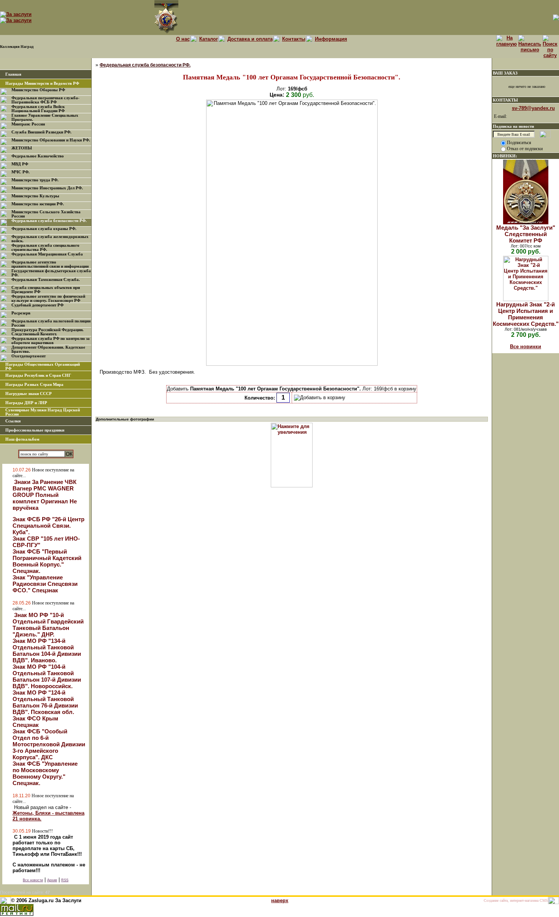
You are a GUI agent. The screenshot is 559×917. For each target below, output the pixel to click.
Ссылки (13, 421)
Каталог (208, 39)
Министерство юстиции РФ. (37, 204)
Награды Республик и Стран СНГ (38, 375)
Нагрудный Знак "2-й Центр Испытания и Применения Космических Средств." (526, 314)
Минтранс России (28, 124)
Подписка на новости (513, 126)
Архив (52, 880)
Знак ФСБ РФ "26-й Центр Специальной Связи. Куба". (48, 525)
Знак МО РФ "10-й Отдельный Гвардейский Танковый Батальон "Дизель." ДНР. (48, 625)
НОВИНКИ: (505, 156)
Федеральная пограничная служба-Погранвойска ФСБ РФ (45, 100)
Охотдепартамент (28, 356)
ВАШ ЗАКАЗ (505, 73)
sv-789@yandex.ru (533, 108)
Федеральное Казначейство (37, 156)
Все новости (33, 880)
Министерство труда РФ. (35, 180)
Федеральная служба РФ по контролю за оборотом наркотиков (50, 340)
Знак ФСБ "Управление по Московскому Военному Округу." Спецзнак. (45, 773)
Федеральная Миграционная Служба (47, 254)
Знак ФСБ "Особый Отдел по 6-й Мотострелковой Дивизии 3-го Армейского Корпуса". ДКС (49, 744)
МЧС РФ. (20, 172)
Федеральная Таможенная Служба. (45, 280)
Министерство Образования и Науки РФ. (50, 140)
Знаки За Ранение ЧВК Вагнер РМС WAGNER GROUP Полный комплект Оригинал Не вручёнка (45, 495)
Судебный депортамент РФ (37, 305)
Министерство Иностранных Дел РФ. (47, 188)
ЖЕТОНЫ (21, 148)
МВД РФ (19, 164)
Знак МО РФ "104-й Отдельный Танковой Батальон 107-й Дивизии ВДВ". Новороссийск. (47, 676)
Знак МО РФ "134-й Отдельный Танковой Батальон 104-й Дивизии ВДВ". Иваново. (47, 650)
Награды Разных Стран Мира (34, 384)
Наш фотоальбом (22, 439)
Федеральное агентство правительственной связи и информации (50, 264)
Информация (331, 39)
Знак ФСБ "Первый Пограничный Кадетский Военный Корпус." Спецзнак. (47, 561)
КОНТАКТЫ (505, 100)
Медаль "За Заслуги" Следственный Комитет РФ (525, 234)
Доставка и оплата (250, 39)
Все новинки (525, 346)
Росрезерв (20, 313)
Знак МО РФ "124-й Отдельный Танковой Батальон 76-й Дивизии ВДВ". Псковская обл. (45, 702)
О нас (183, 39)
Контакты (293, 39)
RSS (64, 880)
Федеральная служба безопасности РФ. (49, 221)
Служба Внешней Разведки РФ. (41, 132)
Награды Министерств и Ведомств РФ (42, 83)
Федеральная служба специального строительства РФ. (45, 247)
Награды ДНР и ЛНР (26, 403)
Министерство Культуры (35, 196)
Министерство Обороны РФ (38, 90)
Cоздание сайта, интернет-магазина (511, 900)
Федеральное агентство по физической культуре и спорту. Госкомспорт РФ (48, 298)
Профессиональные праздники (34, 430)
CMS (544, 900)
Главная (13, 74)
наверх (279, 900)
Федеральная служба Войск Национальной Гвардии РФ (38, 109)
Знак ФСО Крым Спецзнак (35, 721)
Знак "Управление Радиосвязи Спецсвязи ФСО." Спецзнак (45, 583)
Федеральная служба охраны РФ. (43, 229)
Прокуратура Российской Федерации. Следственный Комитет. (47, 332)
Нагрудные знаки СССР (28, 394)
